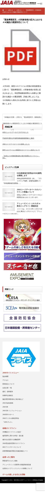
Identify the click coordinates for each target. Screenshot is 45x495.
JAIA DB (5, 407)
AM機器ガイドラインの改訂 (11, 432)
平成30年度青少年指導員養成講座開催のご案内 (18, 138)
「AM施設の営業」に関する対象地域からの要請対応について (12, 118)
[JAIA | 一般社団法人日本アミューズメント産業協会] (22, 2)
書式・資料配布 (7, 391)
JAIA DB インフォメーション (12, 411)
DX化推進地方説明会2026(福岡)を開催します (29, 174)
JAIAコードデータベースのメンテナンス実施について (29, 191)
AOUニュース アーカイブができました (15, 132)
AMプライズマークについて (11, 447)
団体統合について (8, 384)
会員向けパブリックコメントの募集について (17, 468)
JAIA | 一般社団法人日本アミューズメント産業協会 (23, 480)
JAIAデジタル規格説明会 (10, 418)
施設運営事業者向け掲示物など (12, 399)
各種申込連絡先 (7, 395)
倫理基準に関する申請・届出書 (12, 436)
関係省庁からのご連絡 (9, 461)
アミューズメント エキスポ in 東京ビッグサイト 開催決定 (28, 204)
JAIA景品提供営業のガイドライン (13, 443)
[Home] (3, 10)
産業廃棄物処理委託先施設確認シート (15, 451)
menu (39, 3)
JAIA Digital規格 (7, 403)
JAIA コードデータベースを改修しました (16, 144)
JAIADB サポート (8, 414)
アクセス (5, 380)
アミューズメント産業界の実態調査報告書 (16, 465)
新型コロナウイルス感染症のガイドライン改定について (21, 150)
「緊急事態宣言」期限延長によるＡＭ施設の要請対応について (32, 118)
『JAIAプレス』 (7, 422)
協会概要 (5, 376)
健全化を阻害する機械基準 (11, 439)
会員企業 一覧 (7, 388)
